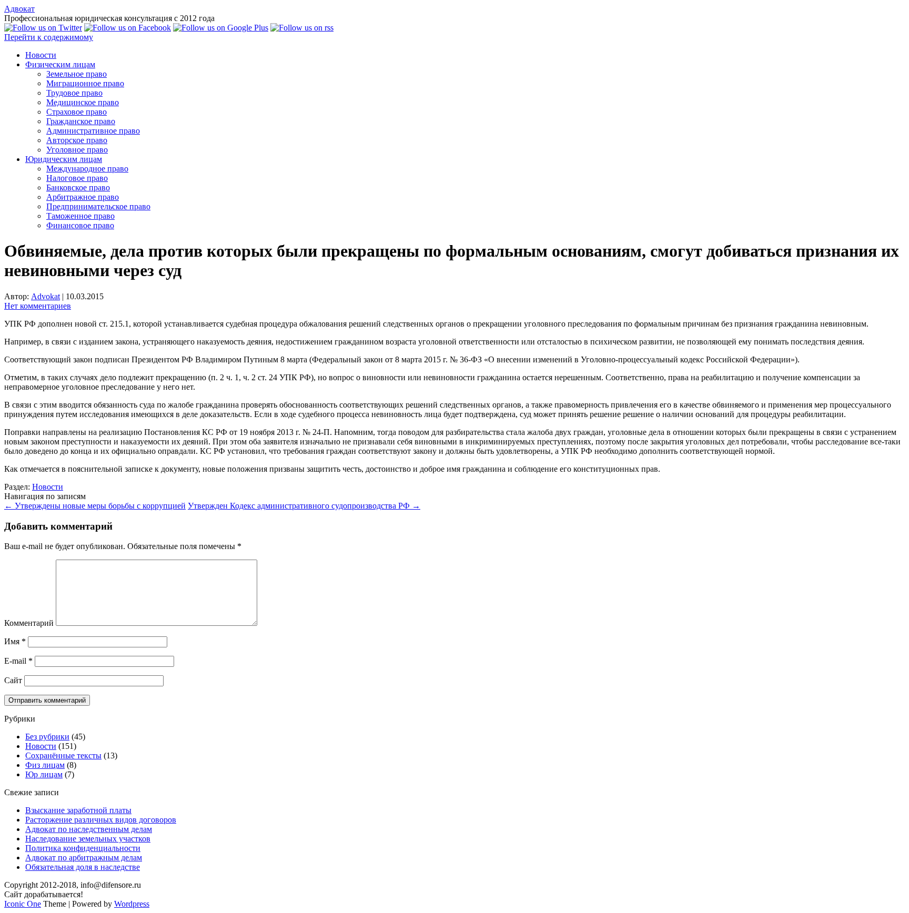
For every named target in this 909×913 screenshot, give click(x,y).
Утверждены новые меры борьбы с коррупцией (95, 505)
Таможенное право (80, 215)
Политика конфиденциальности (82, 848)
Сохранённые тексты (63, 755)
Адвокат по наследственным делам (88, 829)
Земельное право (76, 73)
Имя (15, 641)
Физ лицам (45, 764)
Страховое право (76, 111)
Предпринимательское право (98, 206)
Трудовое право (74, 92)
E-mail (18, 660)
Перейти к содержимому (48, 37)
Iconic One (22, 903)
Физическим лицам (60, 64)
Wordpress (131, 903)
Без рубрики (47, 736)
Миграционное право (85, 83)
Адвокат (19, 8)
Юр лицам (44, 774)
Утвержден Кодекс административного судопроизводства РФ (304, 505)
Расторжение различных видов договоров (100, 819)
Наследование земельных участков (87, 838)
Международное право (87, 168)
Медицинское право (82, 102)
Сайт (13, 680)
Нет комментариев (37, 305)
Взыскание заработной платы (78, 810)
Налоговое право (77, 178)
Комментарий (29, 622)
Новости (40, 54)
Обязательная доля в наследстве (82, 867)
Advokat (45, 296)
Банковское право (78, 187)
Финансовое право (80, 225)
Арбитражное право (82, 196)
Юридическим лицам (63, 159)
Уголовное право (77, 149)
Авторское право (76, 140)
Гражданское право (80, 121)
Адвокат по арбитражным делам (83, 857)
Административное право (93, 130)
